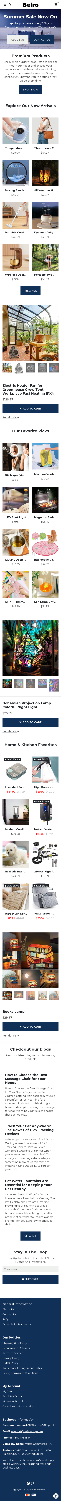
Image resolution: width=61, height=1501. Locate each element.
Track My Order (12, 1396)
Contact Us (42, 39)
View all (30, 290)
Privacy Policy (11, 1358)
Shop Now (30, 89)
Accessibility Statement (17, 1324)
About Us (18, 39)
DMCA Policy (10, 1363)
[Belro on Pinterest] (28, 1483)
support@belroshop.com (27, 1431)
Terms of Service (13, 1353)
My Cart (7, 1391)
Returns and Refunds (16, 1348)
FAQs (6, 1319)
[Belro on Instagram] (32, 1483)
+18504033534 (21, 1437)
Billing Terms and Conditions (20, 1373)
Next (55, 333)
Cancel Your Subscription (18, 1406)
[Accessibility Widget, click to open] (55, 1495)
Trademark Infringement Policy (22, 1368)
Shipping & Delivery (15, 1343)
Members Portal (13, 1401)
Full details (11, 417)
